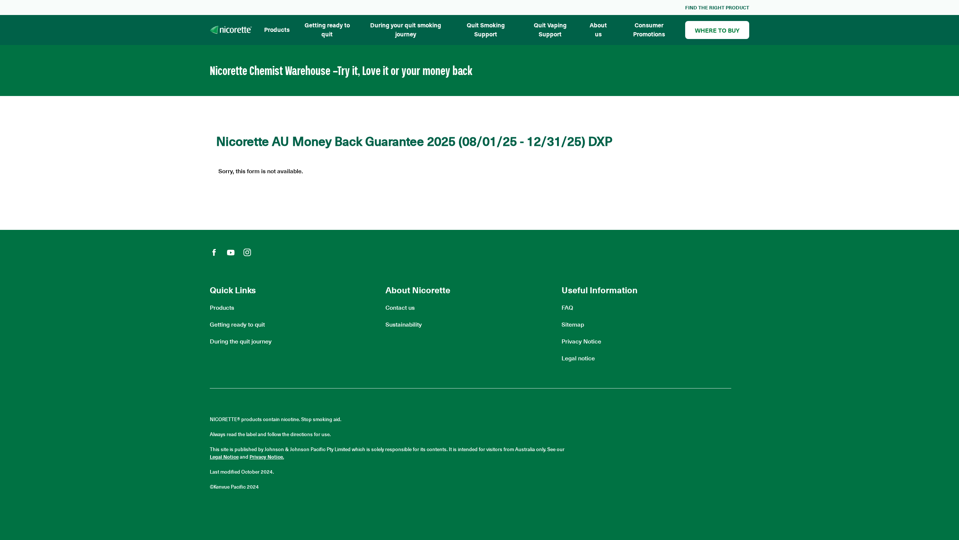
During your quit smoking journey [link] (405, 29)
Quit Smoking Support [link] (486, 29)
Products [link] (277, 29)
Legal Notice (224, 456)
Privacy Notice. (266, 456)
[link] (717, 7)
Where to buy (717, 30)
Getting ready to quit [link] (327, 29)
